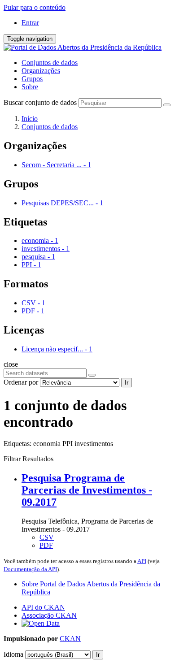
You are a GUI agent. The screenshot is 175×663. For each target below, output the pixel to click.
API (141, 561)
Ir (126, 382)
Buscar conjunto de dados (40, 102)
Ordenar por (21, 382)
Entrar (30, 22)
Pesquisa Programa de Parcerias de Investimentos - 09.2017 (87, 490)
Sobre (30, 87)
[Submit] (167, 105)
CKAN (70, 638)
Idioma (13, 654)
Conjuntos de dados (50, 62)
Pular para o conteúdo (35, 7)
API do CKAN (43, 607)
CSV (46, 537)
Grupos (32, 78)
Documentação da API (30, 569)
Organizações (41, 70)
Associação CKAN (49, 615)
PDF (46, 545)
